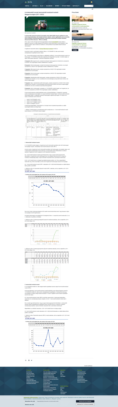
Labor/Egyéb (62, 376)
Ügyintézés (62, 370)
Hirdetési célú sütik (29, 404)
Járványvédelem (46, 380)
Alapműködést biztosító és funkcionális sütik (47, 401)
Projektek (28, 377)
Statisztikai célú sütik (30, 401)
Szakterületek (46, 370)
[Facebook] (29, 360)
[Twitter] (32, 360)
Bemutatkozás (29, 372)
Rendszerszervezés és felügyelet (49, 389)
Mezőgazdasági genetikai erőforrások (50, 384)
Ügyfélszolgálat (80, 377)
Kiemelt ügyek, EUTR (47, 382)
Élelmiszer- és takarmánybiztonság (50, 377)
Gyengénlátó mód (91, 2)
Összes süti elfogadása (85, 401)
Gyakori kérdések (64, 386)
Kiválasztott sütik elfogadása (85, 404)
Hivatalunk (28, 370)
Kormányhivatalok (81, 374)
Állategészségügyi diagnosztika (49, 373)
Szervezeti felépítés (30, 373)
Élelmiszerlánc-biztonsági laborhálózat (50, 379)
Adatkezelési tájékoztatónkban (31, 397)
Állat (61, 373)
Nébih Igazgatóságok (81, 372)
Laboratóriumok (63, 392)
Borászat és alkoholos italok (48, 376)
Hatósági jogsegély (81, 379)
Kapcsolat (79, 370)
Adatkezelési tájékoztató (31, 380)
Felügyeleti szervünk (30, 376)
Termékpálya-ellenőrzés (48, 390)
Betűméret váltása (92, 9)
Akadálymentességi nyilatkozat (32, 382)
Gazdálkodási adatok (30, 374)
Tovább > (75, 31)
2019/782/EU (55, 41)
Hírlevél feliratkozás (81, 382)
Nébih (44, 2)
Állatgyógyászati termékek (48, 374)
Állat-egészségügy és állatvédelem (50, 372)
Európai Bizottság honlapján (46, 48)
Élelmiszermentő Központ (82, 380)
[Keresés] (92, 6)
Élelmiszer (62, 372)
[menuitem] (28, 6)
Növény (61, 374)
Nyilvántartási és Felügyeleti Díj (49, 387)
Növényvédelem (46, 386)
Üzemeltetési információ (31, 383)
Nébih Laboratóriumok (81, 373)
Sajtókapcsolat (80, 376)
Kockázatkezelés (46, 383)
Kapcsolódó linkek (30, 379)
